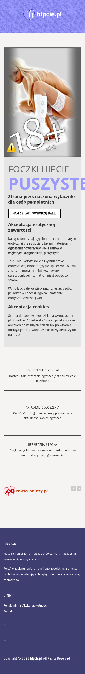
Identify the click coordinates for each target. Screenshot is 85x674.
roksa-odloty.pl (31, 491)
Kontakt (9, 611)
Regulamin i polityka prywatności (25, 605)
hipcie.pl (36, 658)
